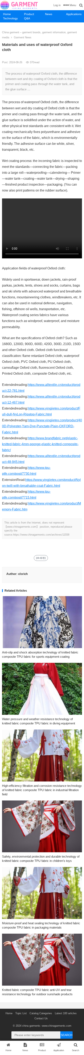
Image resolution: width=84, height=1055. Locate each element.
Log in (57, 5)
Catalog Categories (41, 1013)
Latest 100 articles (66, 1013)
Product (29, 14)
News (48, 14)
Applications (74, 14)
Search (66, 1035)
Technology (10, 18)
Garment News (22, 37)
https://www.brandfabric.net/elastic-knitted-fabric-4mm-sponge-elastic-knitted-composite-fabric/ (40, 444)
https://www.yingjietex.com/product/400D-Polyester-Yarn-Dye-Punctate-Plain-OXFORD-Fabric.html (42, 426)
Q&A (27, 18)
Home (7, 14)
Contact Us (41, 1018)
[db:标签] (41, 558)
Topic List (21, 1013)
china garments (31, 1025)
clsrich (23, 574)
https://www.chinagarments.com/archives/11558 (41, 534)
